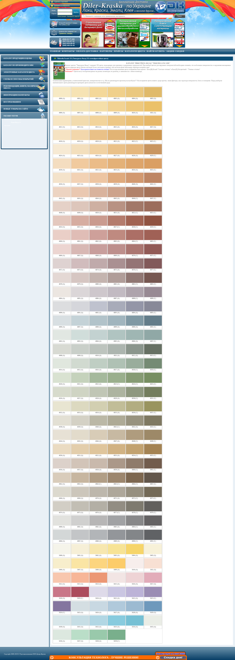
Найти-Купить (156, 51)
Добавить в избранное (62, 5)
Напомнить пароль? (73, 16)
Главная (55, 51)
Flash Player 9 (16, 122)
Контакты (68, 51)
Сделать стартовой (61, 1)
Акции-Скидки (175, 51)
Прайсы (118, 51)
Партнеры (106, 51)
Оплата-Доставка (87, 51)
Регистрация (62, 16)
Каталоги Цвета (135, 51)
